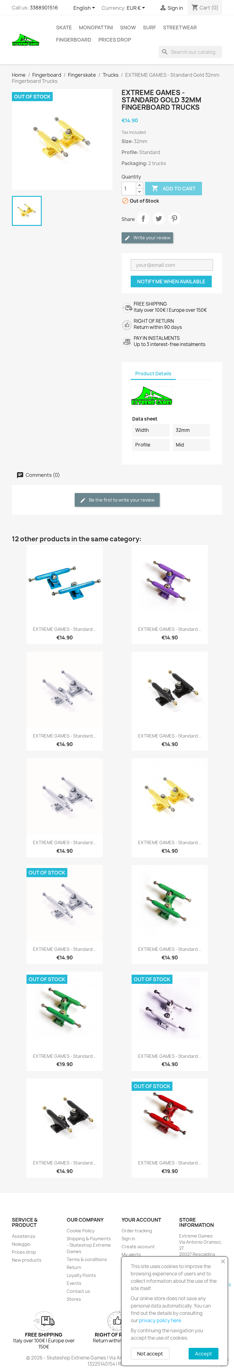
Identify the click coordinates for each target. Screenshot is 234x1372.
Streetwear (180, 27)
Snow (128, 27)
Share (143, 218)
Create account (138, 1246)
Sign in (128, 1238)
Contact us (78, 1291)
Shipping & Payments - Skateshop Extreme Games (89, 1245)
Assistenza (23, 1236)
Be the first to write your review (121, 500)
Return (74, 1267)
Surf (149, 27)
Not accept (150, 1353)
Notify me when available (171, 281)
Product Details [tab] (153, 373)
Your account (141, 1219)
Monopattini (96, 27)
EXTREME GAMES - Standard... (64, 629)
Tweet (159, 218)
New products (26, 1260)
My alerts (131, 1254)
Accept (203, 1353)
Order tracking (137, 1231)
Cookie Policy (80, 1231)
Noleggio (21, 1244)
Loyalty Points (81, 1275)
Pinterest (174, 218)
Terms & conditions (87, 1259)
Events (74, 1283)
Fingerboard (73, 39)
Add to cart (173, 188)
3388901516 (44, 7)
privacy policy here (160, 1320)
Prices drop (114, 39)
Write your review (151, 238)
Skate (64, 27)
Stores (74, 1299)
